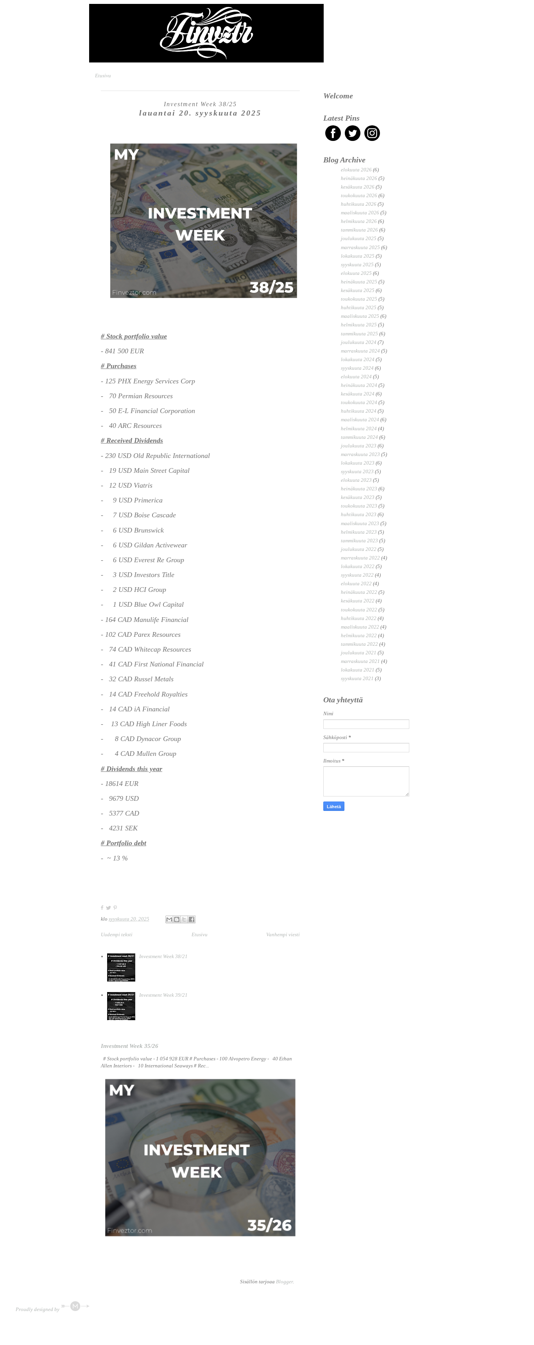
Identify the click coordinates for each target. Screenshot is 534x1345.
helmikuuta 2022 (359, 635)
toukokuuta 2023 (359, 506)
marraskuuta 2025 (360, 247)
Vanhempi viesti (283, 934)
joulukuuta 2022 (358, 549)
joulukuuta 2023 (358, 446)
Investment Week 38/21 (163, 956)
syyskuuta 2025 (357, 264)
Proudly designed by (38, 1309)
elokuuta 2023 (356, 480)
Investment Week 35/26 (129, 1045)
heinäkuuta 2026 (359, 178)
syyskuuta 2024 (357, 368)
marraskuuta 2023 (360, 454)
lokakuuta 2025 (358, 256)
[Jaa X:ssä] (184, 919)
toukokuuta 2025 (359, 299)
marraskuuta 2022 (360, 558)
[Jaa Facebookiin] (191, 919)
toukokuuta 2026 (359, 195)
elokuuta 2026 (356, 170)
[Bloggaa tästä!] (177, 919)
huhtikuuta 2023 (358, 514)
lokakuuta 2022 (358, 566)
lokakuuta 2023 (358, 463)
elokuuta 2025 (356, 273)
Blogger (284, 1281)
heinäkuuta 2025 (359, 282)
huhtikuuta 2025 (358, 307)
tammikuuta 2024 (359, 437)
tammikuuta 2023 (359, 540)
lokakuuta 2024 (358, 359)
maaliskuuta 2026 (360, 213)
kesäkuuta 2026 (358, 187)
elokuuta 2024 (356, 376)
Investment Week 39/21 (163, 995)
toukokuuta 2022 (359, 610)
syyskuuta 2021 (357, 678)
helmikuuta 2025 (359, 325)
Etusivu (103, 75)
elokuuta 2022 (356, 583)
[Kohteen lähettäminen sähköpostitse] (169, 919)
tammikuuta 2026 (359, 230)
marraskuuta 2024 (360, 351)
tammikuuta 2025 (359, 334)
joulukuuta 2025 (358, 238)
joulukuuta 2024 (358, 342)
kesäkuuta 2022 (358, 601)
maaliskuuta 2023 (360, 523)
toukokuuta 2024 (359, 402)
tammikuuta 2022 (359, 644)
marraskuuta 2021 (360, 661)
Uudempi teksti (117, 934)
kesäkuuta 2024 (358, 394)
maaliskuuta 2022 (360, 627)
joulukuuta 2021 (358, 653)
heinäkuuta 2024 (359, 385)
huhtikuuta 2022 (358, 618)
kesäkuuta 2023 (358, 497)
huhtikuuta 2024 (358, 411)
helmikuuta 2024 (359, 428)
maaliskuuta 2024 (360, 419)
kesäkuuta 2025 (358, 290)
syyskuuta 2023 (357, 471)
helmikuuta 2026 (359, 221)
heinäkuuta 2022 (359, 592)
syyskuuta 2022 (357, 575)
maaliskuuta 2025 (360, 316)
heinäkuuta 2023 (359, 489)
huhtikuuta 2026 (358, 204)
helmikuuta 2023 (359, 532)
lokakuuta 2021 (358, 670)
